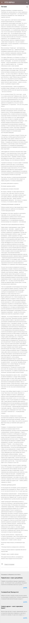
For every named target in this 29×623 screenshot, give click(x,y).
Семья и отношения (9, 564)
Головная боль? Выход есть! (10, 592)
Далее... (25, 587)
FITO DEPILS (9, 2)
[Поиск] (27, 3)
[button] (27, 7)
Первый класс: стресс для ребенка (12, 578)
